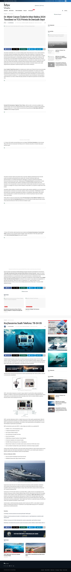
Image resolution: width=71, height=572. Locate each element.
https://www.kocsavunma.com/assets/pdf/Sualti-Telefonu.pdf (18, 513)
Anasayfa (6, 10)
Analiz (6, 306)
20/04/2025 (6, 557)
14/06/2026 (27, 310)
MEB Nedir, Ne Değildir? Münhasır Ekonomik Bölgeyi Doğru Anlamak (60, 57)
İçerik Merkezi (11, 22)
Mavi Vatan (11, 10)
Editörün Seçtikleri (10, 13)
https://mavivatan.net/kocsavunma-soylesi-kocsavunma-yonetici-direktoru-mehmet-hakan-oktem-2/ (25, 522)
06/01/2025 (27, 557)
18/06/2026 (51, 46)
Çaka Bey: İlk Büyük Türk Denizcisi (32, 309)
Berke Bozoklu (11, 326)
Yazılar (25, 10)
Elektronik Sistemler (11, 320)
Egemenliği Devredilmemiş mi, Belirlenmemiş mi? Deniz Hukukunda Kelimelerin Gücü (61, 64)
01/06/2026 (57, 60)
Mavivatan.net (31, 22)
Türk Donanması (18, 10)
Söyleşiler (30, 10)
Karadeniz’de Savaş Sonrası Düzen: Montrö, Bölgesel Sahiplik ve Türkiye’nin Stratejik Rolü (57, 44)
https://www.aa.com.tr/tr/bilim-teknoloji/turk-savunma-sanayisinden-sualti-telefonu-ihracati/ (23, 520)
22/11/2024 (17, 22)
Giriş (66, 10)
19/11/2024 (17, 326)
